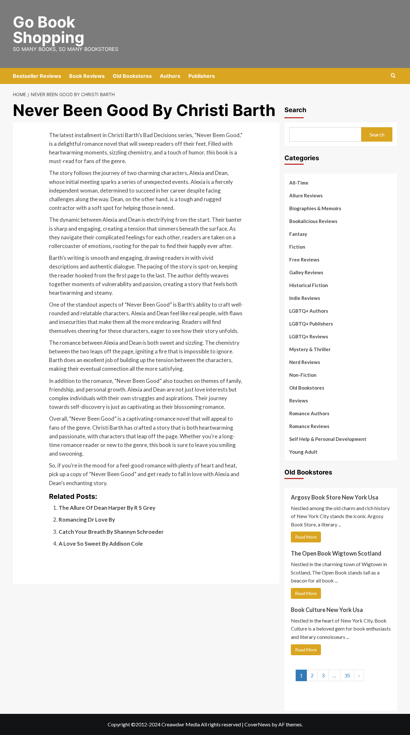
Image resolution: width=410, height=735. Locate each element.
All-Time (298, 183)
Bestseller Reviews (37, 76)
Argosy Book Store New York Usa (334, 497)
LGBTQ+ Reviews (308, 336)
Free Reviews (304, 259)
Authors (170, 76)
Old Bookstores (132, 76)
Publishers (201, 76)
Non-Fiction (302, 375)
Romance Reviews (309, 426)
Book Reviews (87, 76)
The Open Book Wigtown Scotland (336, 553)
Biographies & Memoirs (315, 208)
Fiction (297, 247)
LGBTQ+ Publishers (311, 323)
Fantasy (298, 234)
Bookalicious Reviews (313, 221)
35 (347, 675)
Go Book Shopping (48, 29)
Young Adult (303, 452)
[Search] (393, 75)
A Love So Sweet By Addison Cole (101, 543)
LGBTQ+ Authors (308, 311)
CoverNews (257, 724)
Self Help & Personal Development (327, 439)
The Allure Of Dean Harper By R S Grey (107, 507)
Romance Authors (309, 413)
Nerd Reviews (304, 362)
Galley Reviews (306, 272)
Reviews (298, 400)
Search (295, 110)
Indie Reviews (304, 298)
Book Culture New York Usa (327, 609)
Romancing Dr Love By (87, 519)
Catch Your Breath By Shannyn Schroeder (111, 531)
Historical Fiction (308, 285)
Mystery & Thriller (310, 349)
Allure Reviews (306, 195)
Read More (306, 537)
